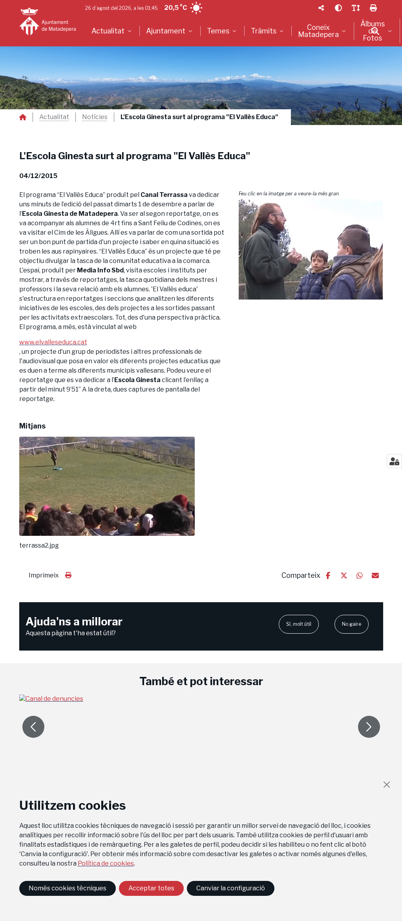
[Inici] (47, 21)
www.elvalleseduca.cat (53, 342)
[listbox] (112, 31)
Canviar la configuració (230, 888)
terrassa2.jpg (39, 545)
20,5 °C (175, 7)
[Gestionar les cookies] (394, 461)
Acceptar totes (151, 888)
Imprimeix (44, 575)
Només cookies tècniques (67, 888)
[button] (311, 249)
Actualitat (54, 117)
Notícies (95, 117)
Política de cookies (106, 863)
